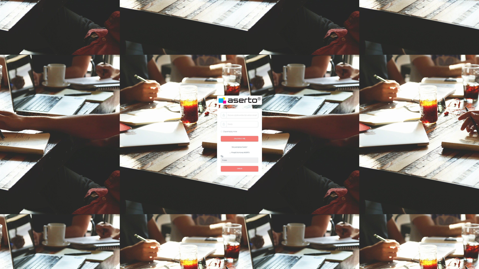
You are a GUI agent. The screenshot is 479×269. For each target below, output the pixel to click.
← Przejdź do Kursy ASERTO (239, 152)
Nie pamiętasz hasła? (239, 147)
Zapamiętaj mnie (230, 131)
